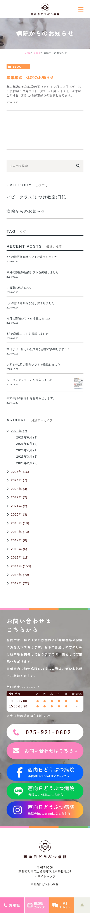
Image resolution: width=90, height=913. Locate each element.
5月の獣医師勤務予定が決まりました (30, 303)
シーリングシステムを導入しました (30, 380)
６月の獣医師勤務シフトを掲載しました (33, 272)
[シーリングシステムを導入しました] (78, 383)
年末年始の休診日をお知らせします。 (31, 398)
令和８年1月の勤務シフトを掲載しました (33, 364)
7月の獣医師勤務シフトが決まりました (32, 257)
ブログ (37, 53)
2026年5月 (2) (27, 443)
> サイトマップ (45, 876)
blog (17, 66)
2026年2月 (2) (27, 463)
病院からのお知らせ (26, 211)
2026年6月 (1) (27, 437)
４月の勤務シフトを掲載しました (28, 318)
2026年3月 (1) (27, 456)
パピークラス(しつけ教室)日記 (36, 197)
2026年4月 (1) (27, 450)
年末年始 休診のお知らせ (30, 77)
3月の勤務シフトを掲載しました (28, 333)
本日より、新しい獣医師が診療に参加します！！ (38, 349)
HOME (27, 53)
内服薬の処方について (21, 287)
